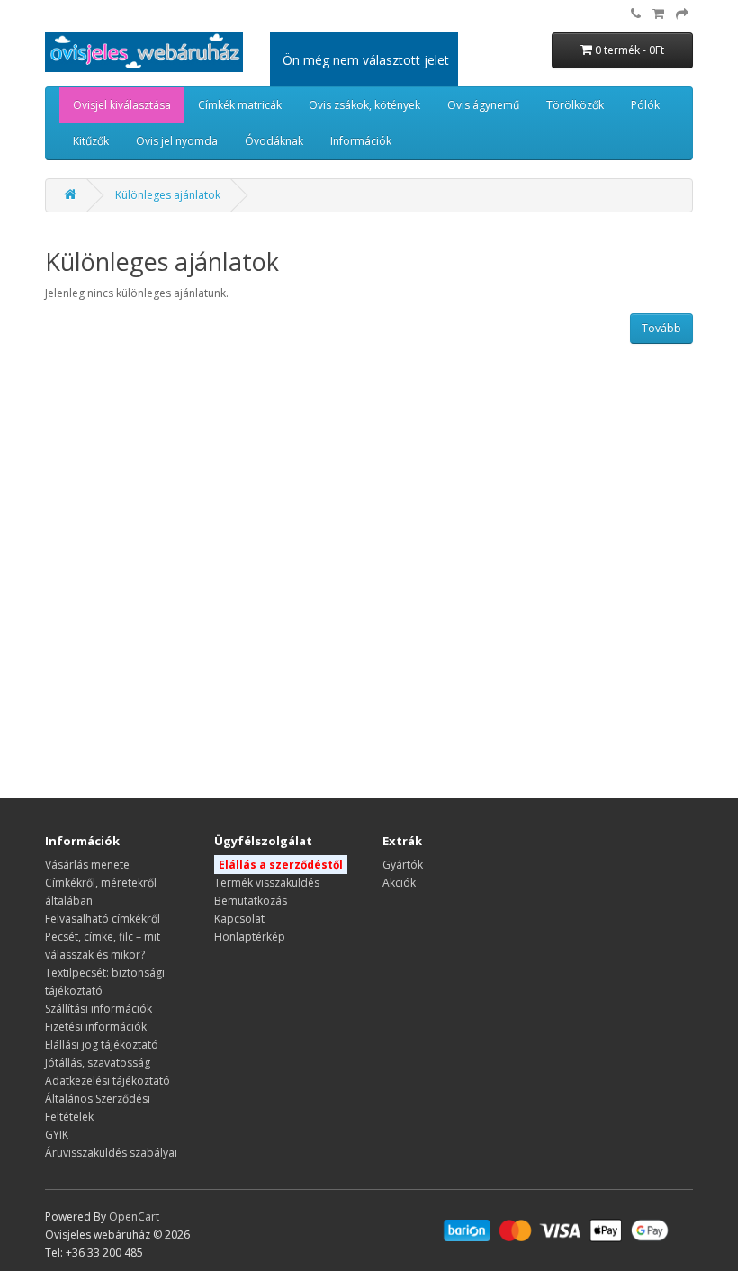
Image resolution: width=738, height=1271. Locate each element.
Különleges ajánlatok (167, 195)
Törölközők (575, 105)
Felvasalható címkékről (102, 918)
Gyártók (402, 864)
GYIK (56, 1134)
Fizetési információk (96, 1026)
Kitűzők (91, 141)
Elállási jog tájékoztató (101, 1044)
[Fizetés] (682, 14)
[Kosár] (658, 14)
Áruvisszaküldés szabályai (111, 1152)
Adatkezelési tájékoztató (107, 1080)
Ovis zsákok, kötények (364, 105)
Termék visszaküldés (267, 882)
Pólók (645, 105)
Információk (361, 141)
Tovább (661, 328)
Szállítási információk (98, 1008)
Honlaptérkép (249, 936)
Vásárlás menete (87, 864)
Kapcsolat (239, 918)
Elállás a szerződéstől (281, 864)
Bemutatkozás (250, 900)
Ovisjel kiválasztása (122, 105)
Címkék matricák (240, 105)
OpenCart (134, 1216)
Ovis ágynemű (483, 105)
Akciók (399, 882)
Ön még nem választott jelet (366, 59)
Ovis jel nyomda (177, 141)
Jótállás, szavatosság (97, 1062)
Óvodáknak (274, 141)
